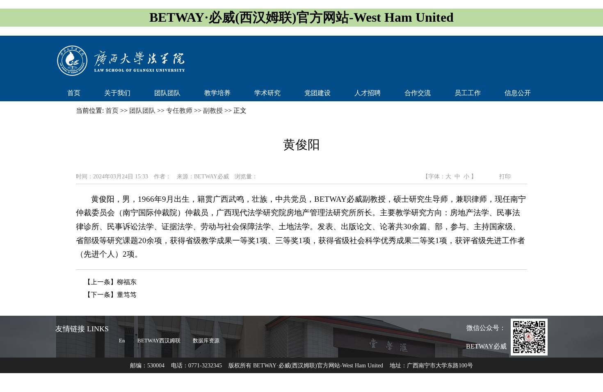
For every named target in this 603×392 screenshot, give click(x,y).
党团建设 (317, 92)
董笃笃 (127, 294)
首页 (73, 92)
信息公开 (518, 92)
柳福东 (127, 281)
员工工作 (468, 92)
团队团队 (167, 92)
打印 (504, 176)
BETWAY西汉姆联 (158, 340)
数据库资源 (206, 340)
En (122, 340)
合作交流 (417, 92)
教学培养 (217, 92)
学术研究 (267, 92)
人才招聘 (367, 92)
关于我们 (117, 92)
